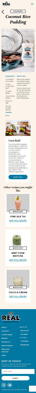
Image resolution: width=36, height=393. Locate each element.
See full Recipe (18, 221)
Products (6, 342)
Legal (4, 355)
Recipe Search (7, 346)
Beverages (24, 345)
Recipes (5, 338)
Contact (5, 331)
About (4, 327)
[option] (18, 50)
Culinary (24, 334)
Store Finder (7, 335)
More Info (18, 177)
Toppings (24, 341)
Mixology (24, 331)
